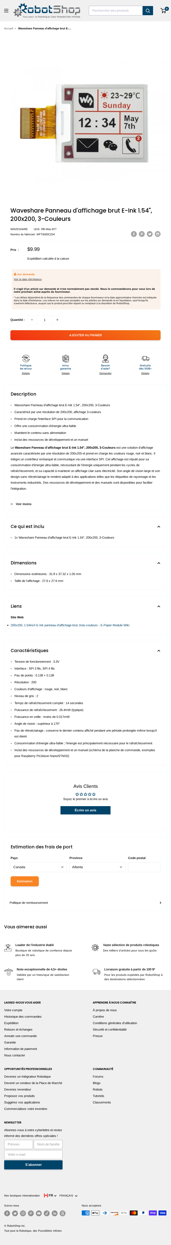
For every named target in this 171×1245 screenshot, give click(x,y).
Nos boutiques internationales (22, 1195)
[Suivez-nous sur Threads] (62, 1213)
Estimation (25, 881)
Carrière (98, 1016)
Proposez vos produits (19, 1096)
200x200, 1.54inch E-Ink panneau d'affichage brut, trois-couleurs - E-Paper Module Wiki (70, 625)
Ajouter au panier (85, 335)
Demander (105, 373)
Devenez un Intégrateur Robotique (27, 1076)
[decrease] (32, 319)
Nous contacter (14, 1055)
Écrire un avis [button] (85, 810)
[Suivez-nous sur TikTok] (47, 1213)
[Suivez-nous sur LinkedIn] (55, 1213)
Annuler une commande (20, 1036)
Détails (26, 373)
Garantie (10, 1042)
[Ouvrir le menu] (6, 10)
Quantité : (17, 319)
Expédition (11, 1023)
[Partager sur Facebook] (134, 234)
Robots (98, 1089)
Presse (98, 1036)
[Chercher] (148, 10)
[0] (163, 10)
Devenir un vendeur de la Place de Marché (33, 1083)
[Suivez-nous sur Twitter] (15, 1213)
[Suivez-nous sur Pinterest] (31, 1213)
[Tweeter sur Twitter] (150, 234)
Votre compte (13, 1010)
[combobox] (116, 10)
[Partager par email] (158, 234)
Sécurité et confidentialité (110, 1029)
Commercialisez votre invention (25, 1109)
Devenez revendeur (17, 1089)
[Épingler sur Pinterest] (142, 234)
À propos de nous (105, 1010)
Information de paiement (20, 1049)
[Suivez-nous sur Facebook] (7, 1213)
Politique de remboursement (29, 902)
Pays (14, 858)
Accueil (8, 28)
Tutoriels (98, 1096)
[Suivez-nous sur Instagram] (23, 1213)
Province (75, 858)
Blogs (97, 1083)
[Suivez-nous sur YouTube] (39, 1213)
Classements (102, 1102)
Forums (98, 1076)
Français (67, 1195)
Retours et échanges (18, 1029)
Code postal (137, 858)
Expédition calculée (40, 258)
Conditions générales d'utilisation (115, 1023)
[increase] (57, 319)
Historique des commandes (23, 1016)
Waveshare (19, 229)
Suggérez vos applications (22, 1102)
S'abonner (33, 1165)
